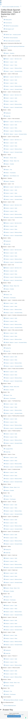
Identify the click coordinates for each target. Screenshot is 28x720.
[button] (1, 1)
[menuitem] (1, 3)
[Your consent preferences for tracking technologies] (25, 717)
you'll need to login (20, 714)
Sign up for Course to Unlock (14, 716)
